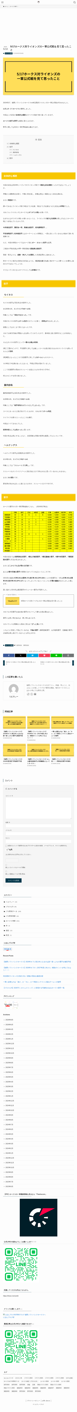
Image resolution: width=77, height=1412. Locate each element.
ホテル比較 (69, 1378)
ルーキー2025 (55, 1381)
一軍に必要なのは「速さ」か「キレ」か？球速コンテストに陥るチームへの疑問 (32, 982)
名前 (8, 822)
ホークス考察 (8, 53)
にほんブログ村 (8, 1317)
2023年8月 (9, 1177)
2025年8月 (9, 1063)
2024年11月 (10, 1105)
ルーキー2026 (65, 1381)
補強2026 (43, 1388)
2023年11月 (10, 1163)
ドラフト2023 (28, 1378)
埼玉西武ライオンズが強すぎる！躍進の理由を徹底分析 (23, 976)
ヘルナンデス (17, 155)
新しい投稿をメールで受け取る (15, 874)
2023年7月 (9, 1182)
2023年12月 (10, 1158)
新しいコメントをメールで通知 (15, 867)
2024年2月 (9, 1148)
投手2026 (22, 1384)
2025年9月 (9, 1058)
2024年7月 (9, 1124)
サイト (8, 838)
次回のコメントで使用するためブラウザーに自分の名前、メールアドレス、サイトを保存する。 (38, 845)
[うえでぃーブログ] (38, 2)
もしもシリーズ (8, 1378)
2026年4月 (9, 1029)
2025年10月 (10, 1053)
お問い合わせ (46, 1400)
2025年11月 (10, 1048)
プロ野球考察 (12, 916)
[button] (9, 655)
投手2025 (14, 1384)
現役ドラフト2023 (42, 1384)
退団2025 (6, 1391)
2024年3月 (9, 1144)
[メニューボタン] (2, 2)
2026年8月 (9, 1020)
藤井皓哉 (16, 152)
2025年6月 (9, 1072)
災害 (33, 1384)
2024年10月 (10, 1110)
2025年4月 (9, 1082)
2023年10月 (10, 1167)
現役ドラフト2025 (9, 1388)
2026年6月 (9, 1024)
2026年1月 (9, 1039)
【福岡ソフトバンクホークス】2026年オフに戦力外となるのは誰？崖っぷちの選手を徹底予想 (37, 962)
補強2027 (51, 1388)
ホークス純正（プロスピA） (30, 1381)
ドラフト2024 (39, 1378)
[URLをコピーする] (68, 655)
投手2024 (19, 645)
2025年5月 (9, 1077)
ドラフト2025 (49, 1378)
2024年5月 (9, 1134)
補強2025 (35, 1388)
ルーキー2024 (45, 1381)
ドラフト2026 (60, 1378)
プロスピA (11, 907)
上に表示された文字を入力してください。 (19, 854)
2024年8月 (9, 1120)
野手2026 (38, 1391)
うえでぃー (13, 697)
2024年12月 (10, 1101)
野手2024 (26, 645)
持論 (28, 1384)
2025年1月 (9, 1096)
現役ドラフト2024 (55, 1384)
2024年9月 (9, 1115)
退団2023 (58, 1388)
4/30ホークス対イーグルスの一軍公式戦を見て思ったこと (42, 601)
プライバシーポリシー (33, 1400)
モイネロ (16, 150)
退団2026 (14, 1391)
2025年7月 (9, 1067)
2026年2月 (9, 1034)
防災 (9, 935)
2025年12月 (10, 1043)
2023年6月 (9, 1186)
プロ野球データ (13, 911)
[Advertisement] (38, 23)
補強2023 (19, 1388)
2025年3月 (9, 1086)
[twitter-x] (31, 694)
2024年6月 (9, 1129)
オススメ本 (18, 1378)
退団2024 (66, 1388)
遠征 (9, 930)
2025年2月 (9, 1091)
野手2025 (30, 1391)
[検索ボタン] (74, 2)
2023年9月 (9, 1172)
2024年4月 (9, 1139)
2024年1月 (9, 1153)
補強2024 (27, 1388)
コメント (9, 796)
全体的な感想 (14, 143)
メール (9, 830)
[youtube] (35, 694)
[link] (28, 694)
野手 (11, 158)
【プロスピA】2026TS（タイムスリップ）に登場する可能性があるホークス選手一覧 (33, 988)
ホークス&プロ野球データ (11, 1381)
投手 (11, 147)
